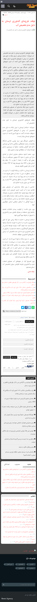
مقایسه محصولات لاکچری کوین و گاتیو (24, 542)
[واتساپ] (33, 307)
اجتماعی (21, 568)
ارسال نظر (14, 357)
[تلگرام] (29, 307)
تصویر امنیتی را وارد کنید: (13, 368)
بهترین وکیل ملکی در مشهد (26, 447)
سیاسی (31, 568)
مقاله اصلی (31, 271)
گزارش (31, 564)
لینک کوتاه (23, 311)
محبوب (17, 464)
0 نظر (6, 15)
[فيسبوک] (26, 307)
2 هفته (26, 502)
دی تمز (26, 595)
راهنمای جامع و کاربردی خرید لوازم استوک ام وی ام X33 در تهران (18, 293)
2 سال (21, 524)
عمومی (33, 496)
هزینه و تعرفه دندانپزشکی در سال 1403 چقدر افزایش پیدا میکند (18, 527)
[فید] (1, 2)
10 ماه (6, 510)
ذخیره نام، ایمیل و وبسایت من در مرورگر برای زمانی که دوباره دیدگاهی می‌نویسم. (26, 358)
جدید (29, 464)
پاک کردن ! (6, 357)
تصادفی (6, 464)
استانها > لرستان (24, 317)
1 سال (20, 515)
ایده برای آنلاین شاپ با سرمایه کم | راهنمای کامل (22, 510)
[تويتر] (22, 307)
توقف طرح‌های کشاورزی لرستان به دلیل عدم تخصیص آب (18, 23)
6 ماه (29, 507)
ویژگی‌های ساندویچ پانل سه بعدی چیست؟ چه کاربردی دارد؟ (19, 532)
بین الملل (9, 564)
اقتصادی (21, 564)
